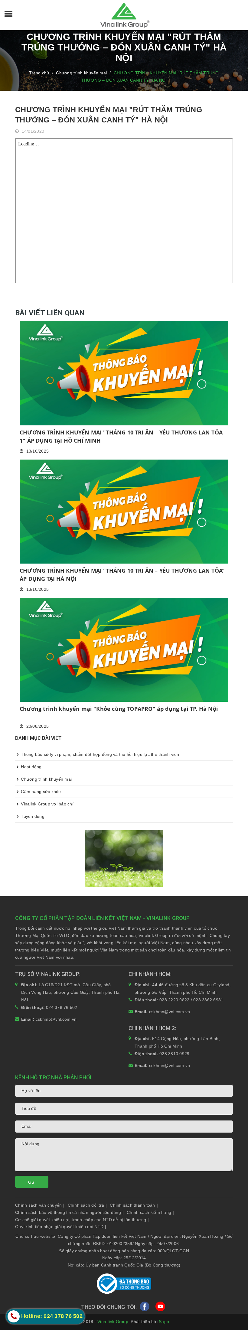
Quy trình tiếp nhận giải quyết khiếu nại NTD (60, 1226)
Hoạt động (31, 766)
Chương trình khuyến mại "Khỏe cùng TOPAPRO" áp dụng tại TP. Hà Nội (119, 708)
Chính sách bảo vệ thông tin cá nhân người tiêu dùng (69, 1212)
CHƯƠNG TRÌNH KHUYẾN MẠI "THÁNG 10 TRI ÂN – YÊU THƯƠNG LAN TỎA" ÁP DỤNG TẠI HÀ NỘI (122, 574)
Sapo (164, 1321)
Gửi (31, 1182)
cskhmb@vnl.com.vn (56, 1019)
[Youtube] (160, 1308)
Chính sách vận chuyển (40, 1205)
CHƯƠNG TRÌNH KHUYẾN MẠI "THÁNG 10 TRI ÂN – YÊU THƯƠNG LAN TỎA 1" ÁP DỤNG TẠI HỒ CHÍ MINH (121, 436)
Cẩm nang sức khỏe (40, 791)
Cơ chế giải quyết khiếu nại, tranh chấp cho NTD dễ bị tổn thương (82, 1219)
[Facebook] (144, 1308)
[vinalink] (124, 858)
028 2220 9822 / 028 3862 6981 (191, 999)
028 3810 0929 (174, 1053)
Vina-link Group (112, 1321)
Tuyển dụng (32, 816)
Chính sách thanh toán (134, 1205)
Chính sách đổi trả (87, 1205)
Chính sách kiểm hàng (150, 1212)
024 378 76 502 (61, 1007)
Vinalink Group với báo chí (46, 804)
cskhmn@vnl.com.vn (169, 1011)
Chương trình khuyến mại (46, 779)
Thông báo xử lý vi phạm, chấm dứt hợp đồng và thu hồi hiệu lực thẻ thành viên (99, 754)
